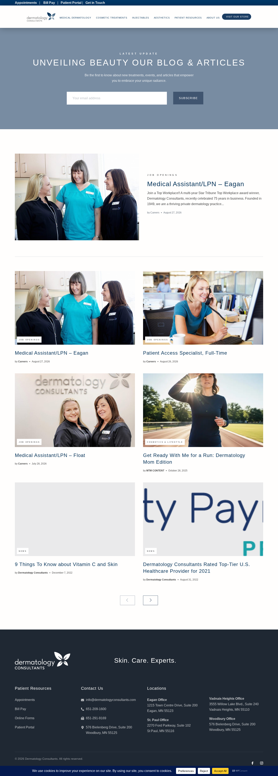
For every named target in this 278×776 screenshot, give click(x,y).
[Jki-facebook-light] (252, 763)
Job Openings (162, 175)
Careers (154, 212)
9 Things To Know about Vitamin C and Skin (66, 564)
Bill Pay (49, 2)
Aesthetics (162, 17)
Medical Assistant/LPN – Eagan (195, 184)
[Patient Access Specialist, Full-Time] (203, 308)
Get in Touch (95, 2)
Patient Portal (71, 2)
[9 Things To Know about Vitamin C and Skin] (75, 519)
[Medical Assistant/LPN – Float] (75, 410)
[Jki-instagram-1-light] (261, 763)
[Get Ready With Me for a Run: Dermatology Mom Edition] (203, 410)
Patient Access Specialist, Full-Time (185, 353)
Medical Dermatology (75, 17)
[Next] (150, 600)
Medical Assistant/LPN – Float (50, 455)
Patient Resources (188, 17)
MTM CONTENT (155, 470)
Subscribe (188, 98)
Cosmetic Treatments (111, 17)
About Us (213, 17)
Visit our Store (236, 16)
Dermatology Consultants (33, 572)
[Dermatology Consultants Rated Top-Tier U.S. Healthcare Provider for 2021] (203, 519)
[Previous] (127, 600)
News (23, 551)
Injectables (140, 17)
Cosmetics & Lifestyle (165, 442)
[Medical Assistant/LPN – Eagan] (77, 197)
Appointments (26, 2)
